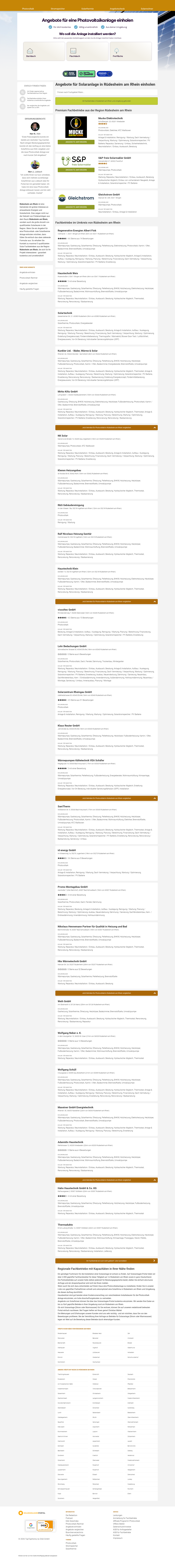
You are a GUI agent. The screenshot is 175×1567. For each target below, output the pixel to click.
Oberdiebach (62, 1408)
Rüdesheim (61, 1379)
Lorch (59, 1412)
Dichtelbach (96, 1403)
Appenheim (96, 1441)
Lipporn (95, 1431)
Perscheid (96, 1484)
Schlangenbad (97, 1489)
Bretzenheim (132, 1389)
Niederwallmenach (133, 1460)
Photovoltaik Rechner (29, 278)
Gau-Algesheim (62, 1479)
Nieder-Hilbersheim (134, 1398)
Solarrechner (147, 8)
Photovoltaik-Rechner (75, 1524)
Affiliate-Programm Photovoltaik (126, 1521)
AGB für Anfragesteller (122, 1529)
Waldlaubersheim (63, 1465)
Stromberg (61, 1484)
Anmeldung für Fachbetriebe (125, 1518)
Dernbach (61, 1446)
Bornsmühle (131, 1446)
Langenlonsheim (98, 1398)
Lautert (130, 1441)
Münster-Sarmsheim (64, 1403)
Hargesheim (131, 1470)
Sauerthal (61, 1422)
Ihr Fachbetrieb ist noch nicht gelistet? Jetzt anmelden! (106, 1261)
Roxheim (130, 1489)
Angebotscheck (117, 8)
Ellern (129, 1493)
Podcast (69, 1518)
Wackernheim (132, 1431)
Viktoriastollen (97, 1389)
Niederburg (131, 1484)
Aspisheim (96, 1427)
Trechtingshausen (63, 1374)
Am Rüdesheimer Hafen (65, 1384)
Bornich (95, 1493)
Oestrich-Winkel (63, 1436)
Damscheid (131, 1474)
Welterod (95, 1384)
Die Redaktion (71, 1515)
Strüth (95, 1417)
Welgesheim (131, 1393)
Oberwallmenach (133, 1422)
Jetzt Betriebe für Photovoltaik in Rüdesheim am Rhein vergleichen (106, 428)
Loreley (130, 1479)
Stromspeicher (58, 8)
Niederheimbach (63, 1389)
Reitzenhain (131, 1427)
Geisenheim (61, 1393)
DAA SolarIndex (72, 1521)
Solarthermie (87, 8)
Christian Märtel (115, 1310)
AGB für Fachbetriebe (122, 1532)
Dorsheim (61, 1455)
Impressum (117, 1538)
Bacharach (61, 1451)
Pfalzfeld (130, 1384)
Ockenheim (61, 1460)
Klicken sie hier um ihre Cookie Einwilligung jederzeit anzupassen (37, 1556)
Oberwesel (96, 1460)
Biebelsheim (131, 1412)
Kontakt (116, 1535)
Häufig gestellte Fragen (29, 289)
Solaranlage (104, 1274)
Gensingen (96, 1422)
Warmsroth (61, 1441)
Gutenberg (131, 1408)
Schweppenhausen (64, 1489)
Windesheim (97, 1393)
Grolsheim (61, 1498)
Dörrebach (96, 1451)
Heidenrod (131, 1455)
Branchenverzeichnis (74, 1532)
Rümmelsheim (62, 1431)
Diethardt (130, 1403)
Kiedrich (95, 1455)
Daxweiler (61, 1474)
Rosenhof (96, 1465)
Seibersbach (96, 1412)
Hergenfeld (96, 1498)
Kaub (59, 1493)
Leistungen (117, 1515)
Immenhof (131, 1465)
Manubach (61, 1427)
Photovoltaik (28, 8)
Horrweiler (96, 1436)
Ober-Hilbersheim (133, 1417)
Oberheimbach (62, 1398)
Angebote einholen (27, 272)
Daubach (130, 1374)
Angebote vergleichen (29, 283)
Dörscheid (96, 1408)
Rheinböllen (131, 1379)
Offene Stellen (119, 1524)
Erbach (95, 1474)
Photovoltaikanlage (115, 1286)
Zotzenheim (131, 1436)
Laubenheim (62, 1470)
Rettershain (96, 1479)
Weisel (95, 1379)
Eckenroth (96, 1374)
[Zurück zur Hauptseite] (40, 1513)
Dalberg (130, 1451)
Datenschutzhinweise (122, 1527)
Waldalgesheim (63, 1417)
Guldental (96, 1446)
